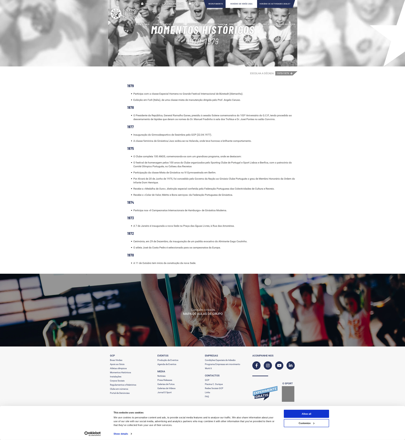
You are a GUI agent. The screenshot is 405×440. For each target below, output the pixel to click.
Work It (208, 368)
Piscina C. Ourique (214, 384)
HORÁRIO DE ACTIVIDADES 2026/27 (275, 4)
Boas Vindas (116, 360)
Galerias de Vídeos (166, 388)
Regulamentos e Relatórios (123, 385)
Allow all (306, 413)
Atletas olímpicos (118, 368)
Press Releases (164, 380)
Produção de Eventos (167, 360)
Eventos (162, 355)
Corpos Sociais (117, 380)
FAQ (207, 396)
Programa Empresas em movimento (222, 364)
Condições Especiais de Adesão (220, 360)
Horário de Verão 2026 (241, 4)
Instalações (115, 376)
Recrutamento (216, 4)
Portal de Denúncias (120, 393)
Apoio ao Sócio (117, 364)
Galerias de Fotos (165, 384)
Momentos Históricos (120, 372)
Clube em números (119, 389)
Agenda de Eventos (166, 364)
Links (207, 392)
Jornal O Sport (164, 392)
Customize (305, 423)
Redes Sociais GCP (214, 388)
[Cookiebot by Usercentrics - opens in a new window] (92, 433)
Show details (121, 433)
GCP (207, 380)
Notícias (161, 376)
